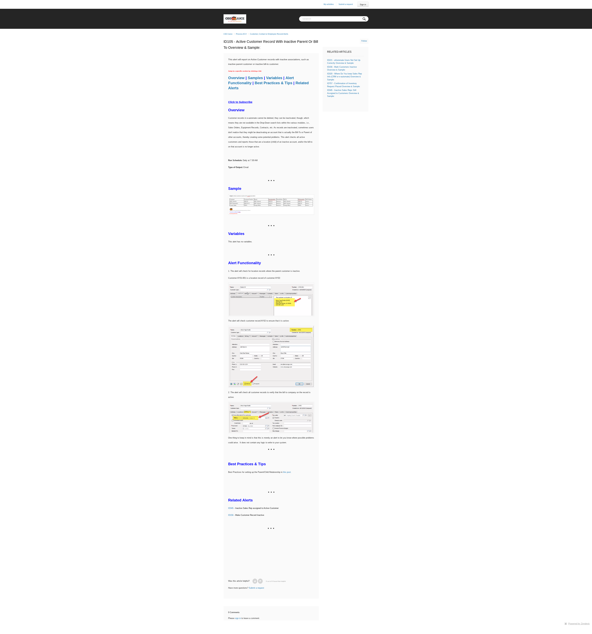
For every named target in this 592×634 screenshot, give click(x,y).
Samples (255, 78)
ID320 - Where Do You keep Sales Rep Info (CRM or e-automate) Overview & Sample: (344, 77)
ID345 (230, 508)
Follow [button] (364, 41)
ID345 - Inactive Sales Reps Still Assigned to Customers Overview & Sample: (343, 93)
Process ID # (241, 34)
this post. (287, 472)
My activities (329, 4)
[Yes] (255, 581)
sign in (238, 618)
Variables (274, 78)
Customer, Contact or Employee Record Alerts (269, 34)
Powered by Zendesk (579, 623)
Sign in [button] (363, 4)
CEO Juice (228, 34)
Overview (236, 78)
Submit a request (346, 4)
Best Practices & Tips (273, 83)
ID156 (230, 515)
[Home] (235, 19)
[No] (260, 581)
